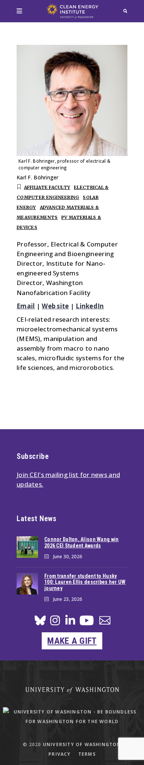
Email (26, 306)
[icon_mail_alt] (104, 621)
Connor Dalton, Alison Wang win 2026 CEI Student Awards (81, 542)
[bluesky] (40, 622)
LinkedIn (90, 306)
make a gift (71, 641)
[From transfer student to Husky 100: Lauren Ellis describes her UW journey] (27, 584)
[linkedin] (70, 622)
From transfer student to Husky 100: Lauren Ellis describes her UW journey (85, 582)
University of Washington (82, 744)
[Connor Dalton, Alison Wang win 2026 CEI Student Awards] (27, 547)
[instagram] (55, 622)
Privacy (59, 754)
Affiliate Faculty (47, 187)
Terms (87, 754)
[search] (125, 10)
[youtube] (86, 623)
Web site (55, 306)
